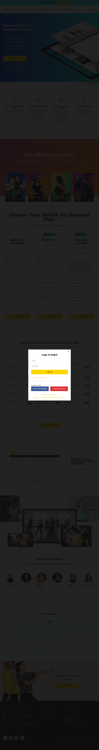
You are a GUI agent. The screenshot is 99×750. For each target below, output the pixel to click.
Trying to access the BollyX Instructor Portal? (49, 397)
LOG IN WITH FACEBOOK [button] (40, 388)
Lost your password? (38, 377)
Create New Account (49, 395)
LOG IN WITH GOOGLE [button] (59, 388)
